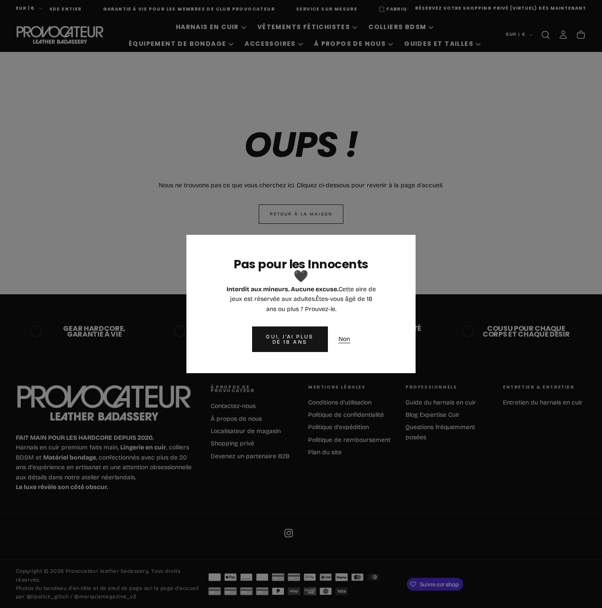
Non (344, 339)
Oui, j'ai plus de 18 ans (290, 339)
